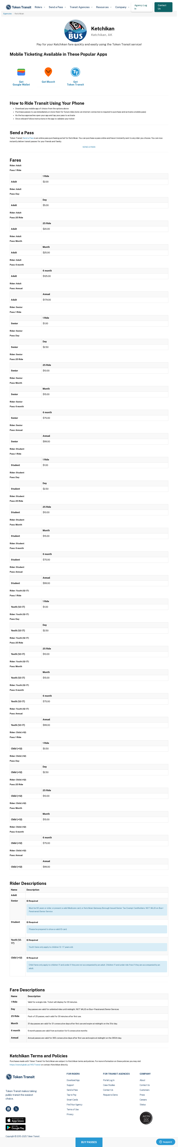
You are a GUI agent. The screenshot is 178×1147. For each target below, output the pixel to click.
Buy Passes (89, 1142)
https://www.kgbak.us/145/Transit (25, 1065)
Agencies (7, 14)
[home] (19, 7)
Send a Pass (28, 138)
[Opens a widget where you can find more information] (165, 1142)
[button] (40, 7)
